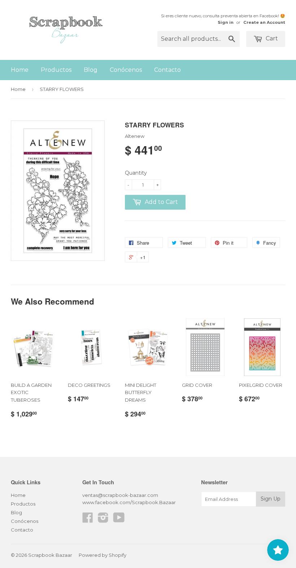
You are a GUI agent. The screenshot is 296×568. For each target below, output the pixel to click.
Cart (271, 38)
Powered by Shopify (102, 555)
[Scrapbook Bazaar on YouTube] (119, 520)
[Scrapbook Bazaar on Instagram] (103, 520)
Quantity (136, 173)
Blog (90, 69)
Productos (56, 69)
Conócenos (126, 69)
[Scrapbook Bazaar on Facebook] (87, 520)
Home (20, 69)
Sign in (226, 22)
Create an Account (264, 22)
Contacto (167, 69)
